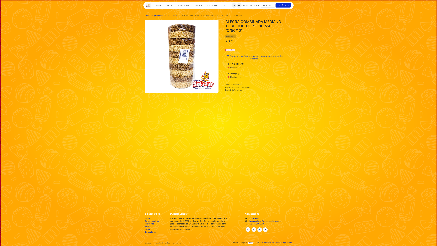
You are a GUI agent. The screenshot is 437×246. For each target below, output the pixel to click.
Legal (147, 229)
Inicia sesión (268, 5)
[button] (239, 5)
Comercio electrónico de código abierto (277, 243)
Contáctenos (150, 232)
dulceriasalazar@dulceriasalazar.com (265, 221)
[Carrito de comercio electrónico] (234, 5)
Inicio (147, 218)
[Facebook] (248, 229)
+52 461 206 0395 (256, 224)
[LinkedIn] (259, 229)
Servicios (149, 226)
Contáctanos (283, 5)
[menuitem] (158, 5)
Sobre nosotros (152, 221)
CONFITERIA (171, 15)
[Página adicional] (265, 229)
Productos (149, 224)
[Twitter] (254, 229)
